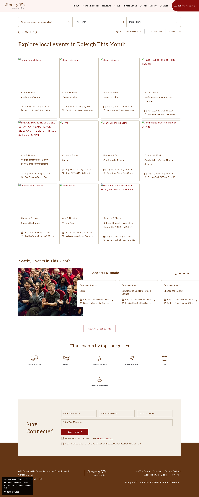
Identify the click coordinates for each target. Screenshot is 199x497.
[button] (99, 328)
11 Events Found (154, 32)
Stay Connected (40, 428)
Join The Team (142, 471)
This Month (80, 21)
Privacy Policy (105, 438)
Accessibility (150, 474)
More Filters (135, 21)
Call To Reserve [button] (186, 6)
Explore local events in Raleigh (72, 44)
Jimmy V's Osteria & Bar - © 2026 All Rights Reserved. (153, 482)
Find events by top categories (99, 345)
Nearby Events (44, 261)
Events (164, 474)
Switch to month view (128, 32)
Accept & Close (11, 492)
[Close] (33, 32)
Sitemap (157, 471)
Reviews (175, 474)
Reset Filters (174, 32)
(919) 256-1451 (34, 479)
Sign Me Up (78, 433)
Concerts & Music (105, 273)
